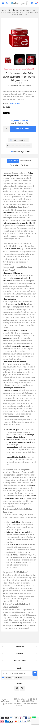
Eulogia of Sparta (15, 103)
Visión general (13, 160)
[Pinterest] (16, 688)
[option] (8, 59)
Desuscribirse (18, 678)
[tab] (13, 161)
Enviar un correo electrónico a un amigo (19, 146)
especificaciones (25, 160)
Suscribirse (8, 678)
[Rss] (22, 688)
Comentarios (14, 165)
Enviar (34, 673)
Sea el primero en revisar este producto (19, 85)
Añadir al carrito (23, 128)
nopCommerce (5, 701)
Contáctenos (25, 165)
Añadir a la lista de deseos (20, 140)
